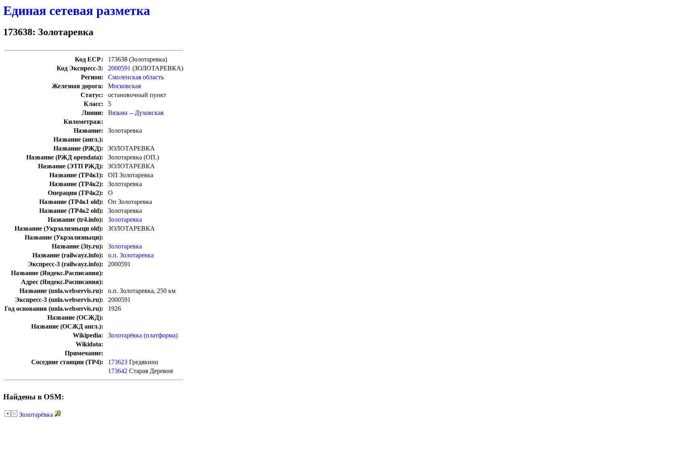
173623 (117, 362)
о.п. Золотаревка (131, 255)
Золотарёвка (36, 414)
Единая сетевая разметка (76, 10)
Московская (124, 86)
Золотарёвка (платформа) (143, 335)
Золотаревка (125, 219)
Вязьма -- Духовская (135, 112)
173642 (117, 370)
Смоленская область (136, 77)
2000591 (119, 68)
